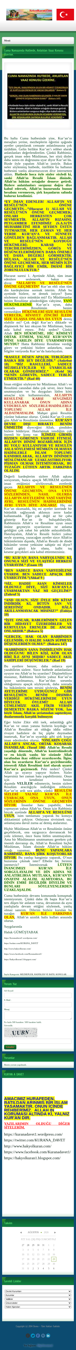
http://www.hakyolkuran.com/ (27, 1146)
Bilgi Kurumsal (44, 1345)
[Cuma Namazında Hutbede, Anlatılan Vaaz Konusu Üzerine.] (38, 126)
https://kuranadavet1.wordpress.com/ (33, 1134)
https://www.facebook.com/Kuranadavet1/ (37, 1152)
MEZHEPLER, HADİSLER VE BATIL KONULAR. (43, 974)
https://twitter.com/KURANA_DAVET (34, 1140)
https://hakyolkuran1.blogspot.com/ (32, 1158)
